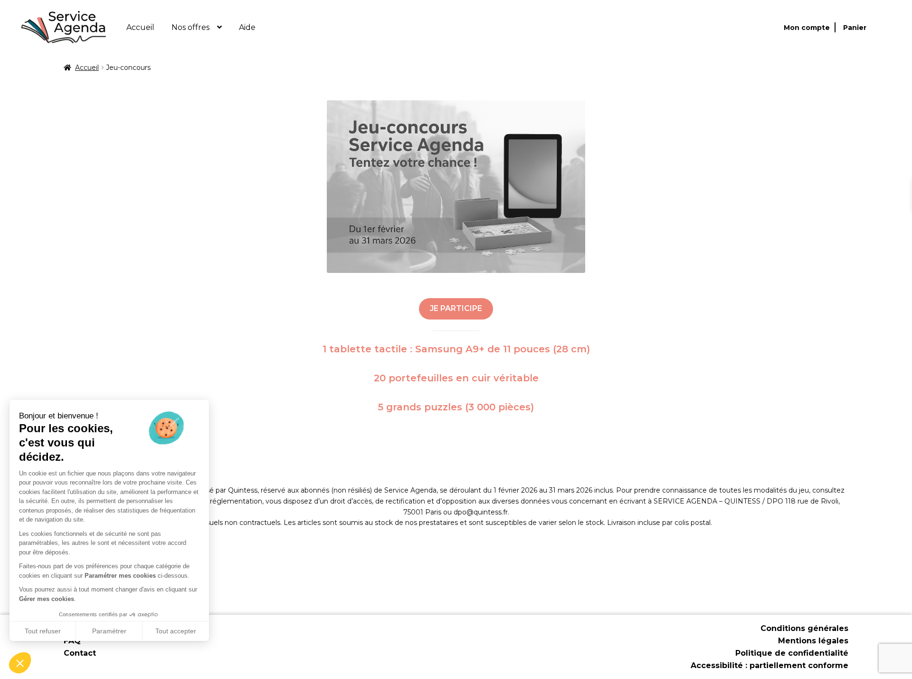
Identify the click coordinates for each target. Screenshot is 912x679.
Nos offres (190, 27)
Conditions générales (804, 628)
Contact (80, 653)
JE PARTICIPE (456, 308)
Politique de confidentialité (791, 653)
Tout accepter (175, 631)
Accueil (140, 27)
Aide (247, 27)
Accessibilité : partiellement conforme (769, 665)
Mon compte (807, 27)
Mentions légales (813, 640)
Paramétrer (109, 631)
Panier (854, 27)
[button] (20, 662)
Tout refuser (43, 631)
